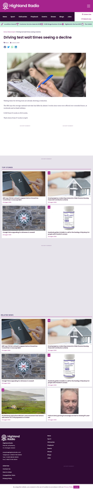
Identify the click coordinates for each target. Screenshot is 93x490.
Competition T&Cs (9, 475)
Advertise (6, 466)
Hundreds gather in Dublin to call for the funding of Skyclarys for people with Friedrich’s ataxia (69, 233)
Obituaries (23, 17)
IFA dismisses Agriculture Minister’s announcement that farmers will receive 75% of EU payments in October (23, 416)
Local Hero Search (10, 24)
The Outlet (88, 24)
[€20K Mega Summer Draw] (42, 24)
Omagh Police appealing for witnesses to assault (19, 232)
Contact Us (6, 469)
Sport (13, 17)
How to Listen (7, 472)
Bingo (61, 17)
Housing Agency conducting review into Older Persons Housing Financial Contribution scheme (68, 199)
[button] (5, 47)
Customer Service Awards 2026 (30, 24)
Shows (53, 17)
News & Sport (11, 32)
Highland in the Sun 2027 (73, 24)
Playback (34, 17)
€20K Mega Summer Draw (53, 24)
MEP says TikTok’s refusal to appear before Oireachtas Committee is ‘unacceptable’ (20, 199)
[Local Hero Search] (2, 24)
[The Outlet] (83, 24)
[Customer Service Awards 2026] (17, 24)
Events (44, 17)
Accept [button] (76, 487)
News (5, 17)
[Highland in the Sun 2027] (63, 24)
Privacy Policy (7, 478)
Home (5, 32)
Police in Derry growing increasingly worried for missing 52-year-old (69, 416)
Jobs (69, 17)
